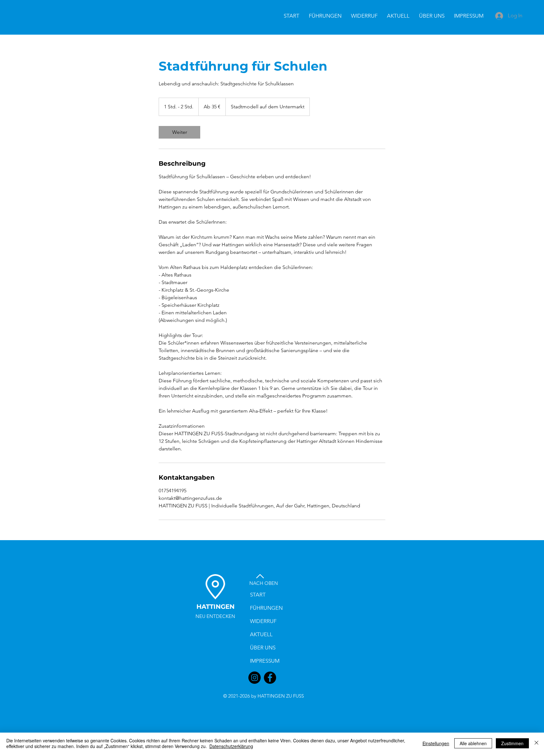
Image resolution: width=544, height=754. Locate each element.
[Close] (536, 743)
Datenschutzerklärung (231, 746)
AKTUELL (261, 634)
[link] (179, 132)
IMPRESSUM (265, 661)
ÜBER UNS (262, 647)
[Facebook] (270, 677)
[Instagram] (254, 677)
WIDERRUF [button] (263, 621)
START (258, 594)
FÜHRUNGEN (266, 608)
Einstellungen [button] (435, 743)
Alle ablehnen (473, 743)
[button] (364, 16)
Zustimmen (512, 743)
